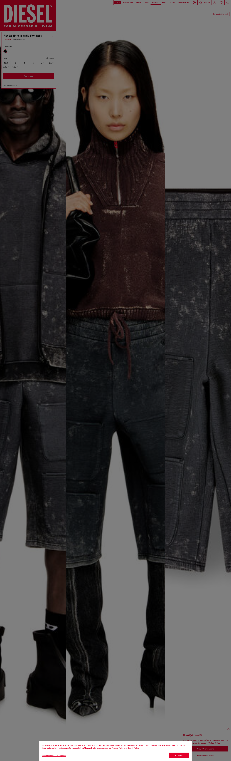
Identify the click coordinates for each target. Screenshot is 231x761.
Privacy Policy (118, 748)
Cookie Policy (133, 748)
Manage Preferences (93, 748)
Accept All (179, 755)
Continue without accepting (54, 755)
